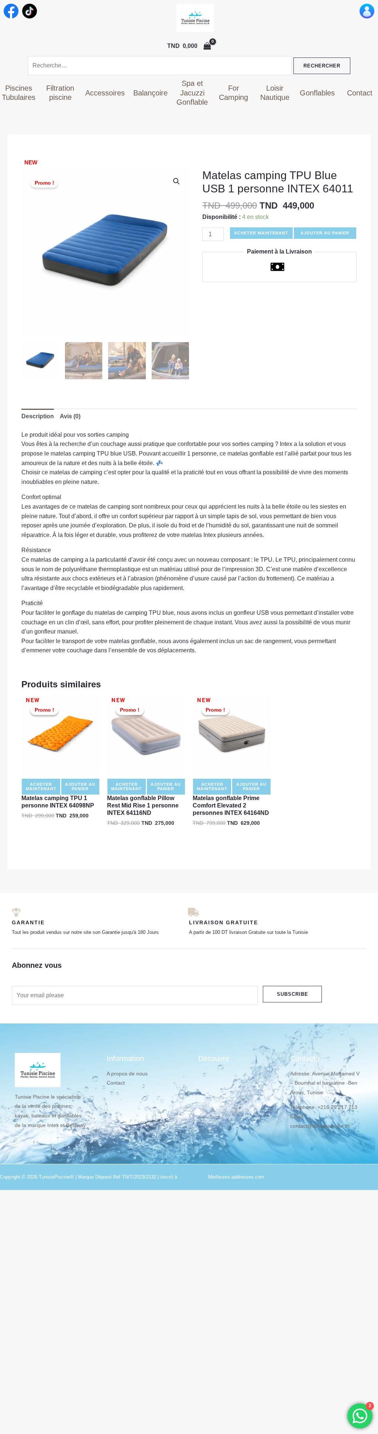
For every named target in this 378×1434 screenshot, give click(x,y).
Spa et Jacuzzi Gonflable (192, 92)
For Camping (233, 93)
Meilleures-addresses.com (236, 1177)
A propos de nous (127, 1074)
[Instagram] (18, 1141)
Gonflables (317, 93)
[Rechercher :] (161, 65)
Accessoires (105, 93)
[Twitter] (49, 1141)
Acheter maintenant (261, 233)
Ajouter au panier (324, 233)
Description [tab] (37, 416)
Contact (359, 93)
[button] (176, 181)
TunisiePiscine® (56, 1177)
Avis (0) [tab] (70, 416)
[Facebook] (33, 1141)
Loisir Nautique (274, 93)
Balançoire (150, 93)
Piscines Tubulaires (18, 93)
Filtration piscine (60, 93)
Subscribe (292, 994)
